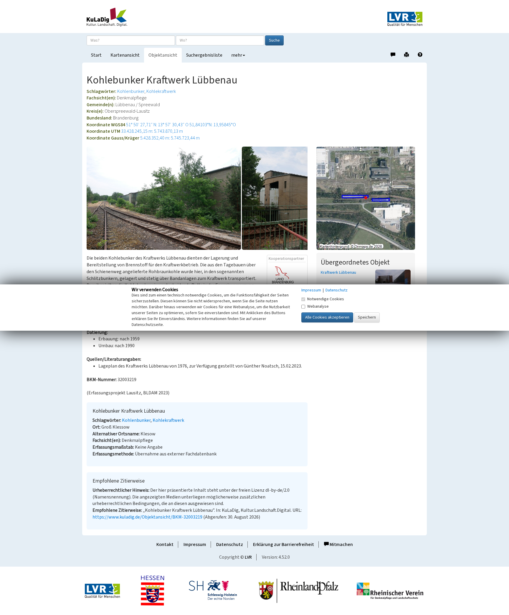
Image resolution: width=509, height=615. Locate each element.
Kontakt (164, 544)
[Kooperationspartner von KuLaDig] (287, 279)
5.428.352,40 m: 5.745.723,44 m (170, 138)
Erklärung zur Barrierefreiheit (283, 544)
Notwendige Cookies (325, 299)
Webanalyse (318, 306)
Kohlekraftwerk (161, 91)
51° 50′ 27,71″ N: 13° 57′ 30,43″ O (157, 125)
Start (96, 55)
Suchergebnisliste (204, 55)
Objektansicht (162, 55)
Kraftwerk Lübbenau (338, 272)
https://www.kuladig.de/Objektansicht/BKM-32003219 (147, 517)
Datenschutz (229, 544)
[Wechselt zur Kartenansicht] (369, 198)
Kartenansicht (125, 55)
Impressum (195, 544)
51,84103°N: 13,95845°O (212, 125)
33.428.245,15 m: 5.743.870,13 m (152, 131)
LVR (248, 557)
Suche (274, 40)
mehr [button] (236, 55)
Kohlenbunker (130, 91)
